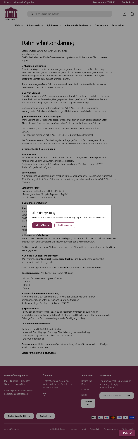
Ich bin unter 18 (65, 225)
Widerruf (127, 433)
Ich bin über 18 (42, 225)
